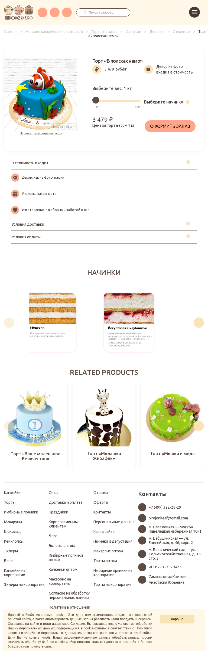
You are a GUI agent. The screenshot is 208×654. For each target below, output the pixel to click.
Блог (53, 536)
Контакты (102, 512)
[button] (9, 323)
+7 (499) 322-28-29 (165, 507)
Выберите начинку (163, 101)
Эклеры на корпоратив (24, 584)
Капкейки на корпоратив (14, 572)
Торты (9, 502)
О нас (53, 492)
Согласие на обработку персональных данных (69, 595)
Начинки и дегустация (112, 541)
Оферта (100, 502)
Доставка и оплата (65, 502)
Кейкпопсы (14, 541)
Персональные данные (114, 522)
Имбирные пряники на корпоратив (112, 572)
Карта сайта (104, 531)
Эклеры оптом (62, 545)
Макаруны (13, 522)
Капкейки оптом (63, 569)
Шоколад (12, 531)
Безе (8, 561)
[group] (51, 322)
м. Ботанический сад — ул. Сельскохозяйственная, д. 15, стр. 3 (175, 554)
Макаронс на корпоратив (60, 581)
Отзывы (100, 492)
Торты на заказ (104, 31)
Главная (10, 31)
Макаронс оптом (108, 551)
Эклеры (11, 551)
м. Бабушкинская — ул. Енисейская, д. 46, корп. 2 (171, 540)
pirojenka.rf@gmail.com (168, 518)
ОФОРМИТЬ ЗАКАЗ (170, 126)
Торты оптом (105, 561)
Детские (133, 31)
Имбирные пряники (21, 512)
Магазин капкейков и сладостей (54, 31)
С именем (181, 31)
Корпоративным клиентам (63, 524)
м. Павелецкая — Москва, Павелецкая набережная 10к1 (175, 529)
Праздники (58, 512)
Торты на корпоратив (112, 584)
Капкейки (12, 492)
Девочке (157, 31)
